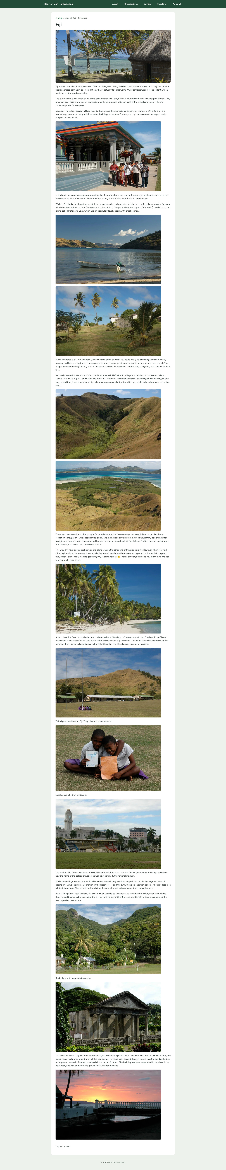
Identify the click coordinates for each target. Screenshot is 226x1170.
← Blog (59, 18)
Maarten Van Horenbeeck (58, 4)
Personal (177, 4)
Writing (147, 4)
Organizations (131, 4)
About (115, 4)
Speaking (161, 4)
